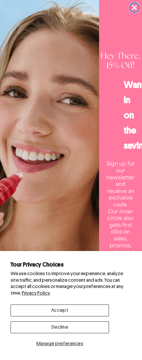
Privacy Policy (36, 293)
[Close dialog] (134, 8)
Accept (59, 310)
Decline (60, 327)
